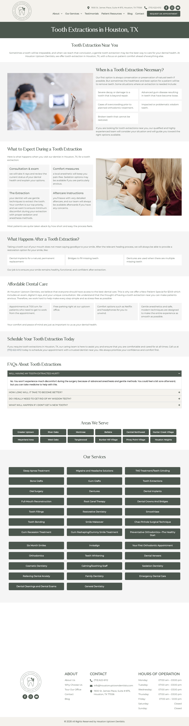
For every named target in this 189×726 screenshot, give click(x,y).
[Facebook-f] (166, 7)
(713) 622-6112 (14, 350)
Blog (130, 13)
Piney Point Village (135, 439)
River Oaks (53, 432)
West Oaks (53, 439)
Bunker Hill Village (108, 439)
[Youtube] (178, 7)
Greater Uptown (26, 432)
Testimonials (92, 13)
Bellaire (108, 432)
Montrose (81, 432)
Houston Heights (163, 439)
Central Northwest (136, 432)
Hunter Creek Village (163, 432)
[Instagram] (172, 7)
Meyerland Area (26, 439)
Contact (139, 13)
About (56, 13)
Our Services (72, 13)
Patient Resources (111, 13)
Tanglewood (81, 439)
